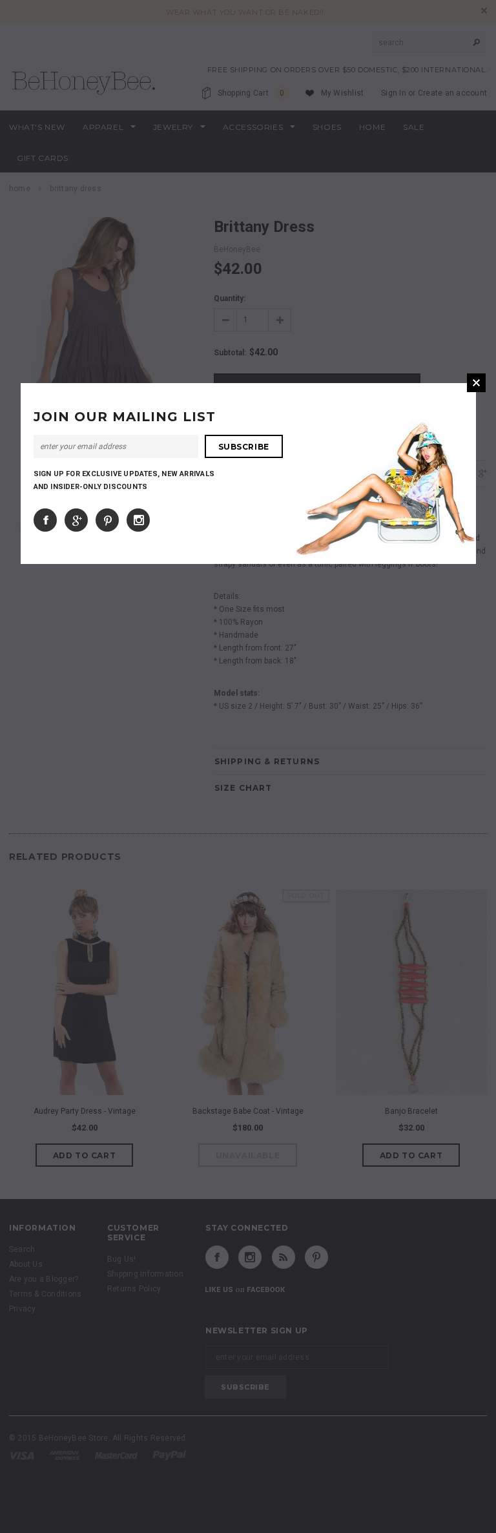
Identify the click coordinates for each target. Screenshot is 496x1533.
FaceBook (45, 520)
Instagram (138, 520)
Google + (76, 520)
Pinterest (107, 520)
